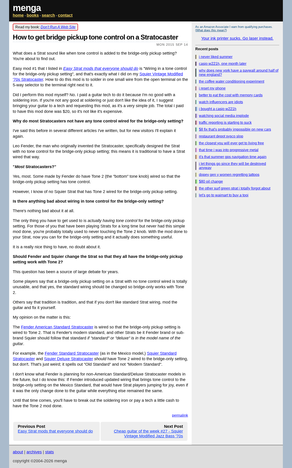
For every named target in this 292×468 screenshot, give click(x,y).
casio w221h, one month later (222, 64)
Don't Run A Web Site (58, 27)
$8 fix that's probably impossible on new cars (235, 129)
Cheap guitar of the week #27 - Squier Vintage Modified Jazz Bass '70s (148, 433)
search (48, 15)
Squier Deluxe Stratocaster (68, 359)
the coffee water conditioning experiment (231, 81)
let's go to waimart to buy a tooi (223, 195)
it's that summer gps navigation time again (232, 157)
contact (65, 15)
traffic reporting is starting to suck (225, 122)
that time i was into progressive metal (228, 150)
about (18, 452)
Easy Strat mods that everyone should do (100, 68)
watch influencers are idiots (221, 102)
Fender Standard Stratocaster (72, 353)
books (33, 15)
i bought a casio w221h (217, 109)
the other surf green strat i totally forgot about (234, 188)
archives (34, 452)
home (18, 15)
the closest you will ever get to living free (231, 143)
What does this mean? (211, 30)
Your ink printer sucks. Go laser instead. (237, 38)
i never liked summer (215, 57)
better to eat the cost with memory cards (231, 95)
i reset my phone (212, 88)
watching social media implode (224, 116)
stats (49, 452)
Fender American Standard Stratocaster (57, 327)
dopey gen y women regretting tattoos (229, 175)
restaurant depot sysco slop (221, 136)
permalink (180, 415)
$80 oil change (211, 181)
